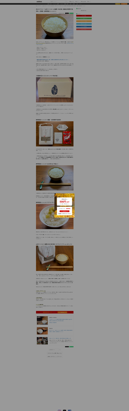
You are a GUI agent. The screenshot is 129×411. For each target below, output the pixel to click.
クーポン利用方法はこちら (64, 211)
